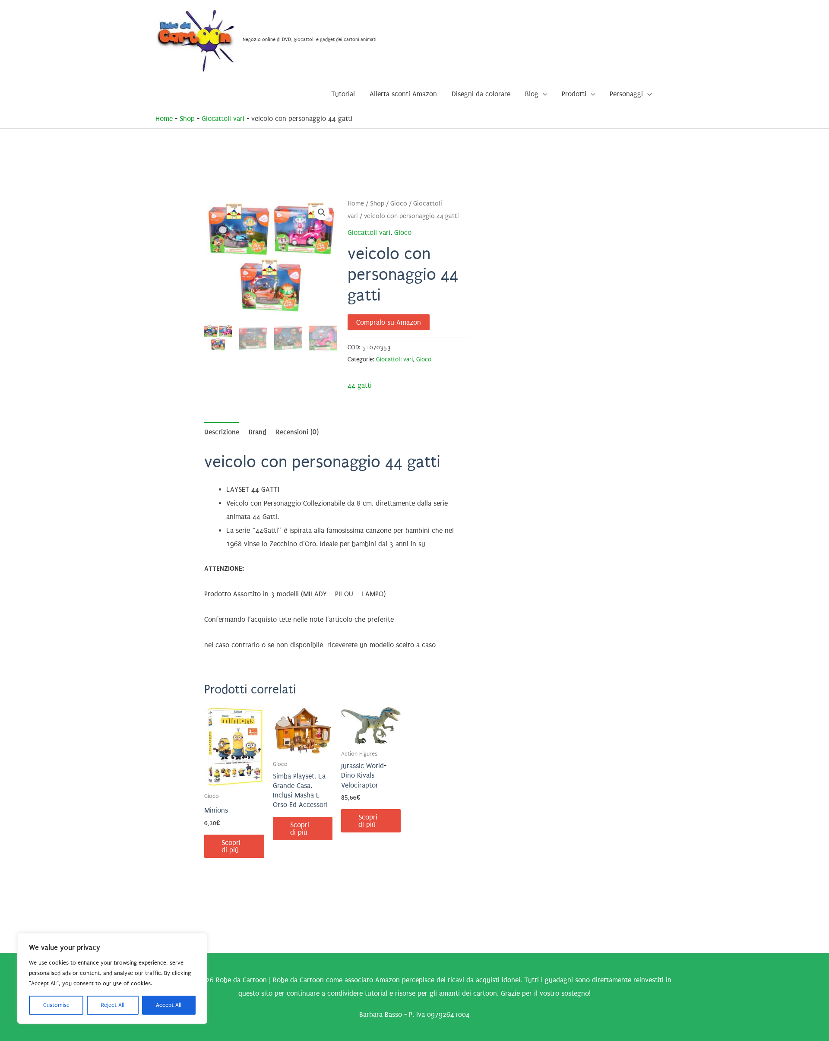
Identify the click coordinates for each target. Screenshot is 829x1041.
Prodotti (574, 94)
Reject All (112, 1005)
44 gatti (360, 385)
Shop (187, 118)
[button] (321, 212)
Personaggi (626, 94)
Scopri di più (230, 846)
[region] (112, 978)
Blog (531, 94)
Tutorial (343, 94)
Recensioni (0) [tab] (297, 432)
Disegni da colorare (481, 94)
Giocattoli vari (223, 118)
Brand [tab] (257, 432)
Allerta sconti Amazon (403, 94)
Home (164, 118)
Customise (56, 1005)
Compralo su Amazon (388, 322)
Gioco (398, 203)
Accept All (168, 1005)
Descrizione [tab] (221, 432)
